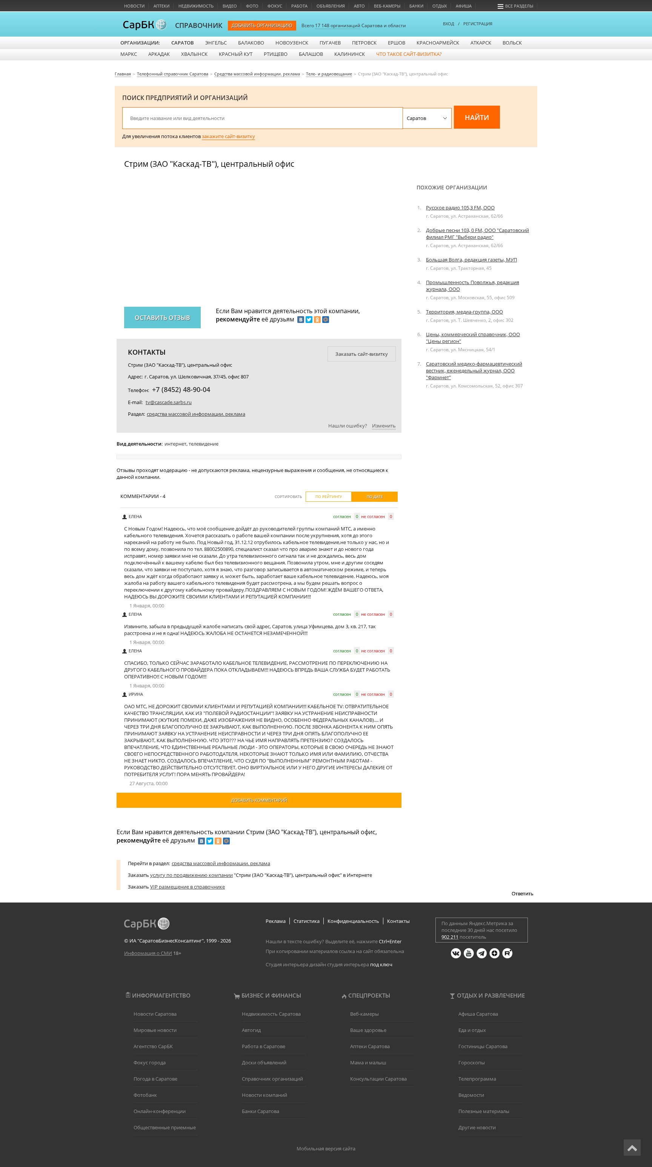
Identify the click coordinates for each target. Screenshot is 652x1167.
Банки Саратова (260, 1111)
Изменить (384, 425)
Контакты (398, 921)
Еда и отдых (472, 1030)
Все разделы (519, 6)
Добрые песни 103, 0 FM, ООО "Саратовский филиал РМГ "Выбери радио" (477, 233)
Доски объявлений (264, 1062)
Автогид (251, 1030)
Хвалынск (194, 54)
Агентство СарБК (153, 1046)
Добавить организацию (262, 25)
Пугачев (330, 42)
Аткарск (481, 42)
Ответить (523, 893)
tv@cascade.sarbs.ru (169, 402)
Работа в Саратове (263, 1046)
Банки (416, 6)
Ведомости (471, 1095)
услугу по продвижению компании (191, 875)
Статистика (307, 921)
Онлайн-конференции (160, 1111)
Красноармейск (438, 42)
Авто (359, 6)
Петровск (364, 42)
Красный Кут (235, 54)
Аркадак (159, 54)
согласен (342, 516)
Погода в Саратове (155, 1078)
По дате (375, 496)
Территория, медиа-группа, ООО (464, 311)
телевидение (203, 443)
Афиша (464, 6)
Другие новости (477, 1127)
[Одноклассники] (317, 319)
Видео (230, 6)
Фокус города (150, 1062)
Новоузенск (291, 42)
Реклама (276, 921)
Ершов (396, 42)
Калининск (349, 54)
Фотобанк (145, 1095)
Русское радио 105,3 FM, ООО (460, 207)
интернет (175, 443)
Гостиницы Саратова (482, 1046)
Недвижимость (196, 6)
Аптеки (161, 6)
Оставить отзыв (162, 318)
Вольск (512, 42)
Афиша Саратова (478, 1013)
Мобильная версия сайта (326, 1148)
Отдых (439, 6)
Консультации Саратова (378, 1078)
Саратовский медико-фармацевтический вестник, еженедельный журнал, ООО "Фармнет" (474, 370)
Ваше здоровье (368, 1030)
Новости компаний (264, 1095)
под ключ (381, 964)
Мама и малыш (368, 1062)
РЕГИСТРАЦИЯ (477, 23)
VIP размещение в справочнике (187, 886)
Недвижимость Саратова (271, 1013)
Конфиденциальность (353, 921)
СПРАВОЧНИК (199, 25)
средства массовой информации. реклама (196, 414)
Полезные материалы (483, 1111)
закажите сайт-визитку (228, 136)
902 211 (449, 936)
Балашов (311, 54)
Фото (252, 6)
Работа (299, 6)
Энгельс (216, 42)
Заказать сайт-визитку (361, 354)
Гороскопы (471, 1062)
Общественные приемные (165, 1127)
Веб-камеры (387, 6)
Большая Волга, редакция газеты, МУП (471, 259)
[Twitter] (309, 319)
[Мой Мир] (325, 319)
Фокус (275, 6)
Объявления (331, 6)
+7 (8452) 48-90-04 (181, 389)
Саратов (182, 42)
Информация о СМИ (148, 953)
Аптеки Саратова (370, 1046)
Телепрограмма (477, 1078)
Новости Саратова (155, 1013)
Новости (134, 6)
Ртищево (276, 54)
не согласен (373, 516)
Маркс (128, 54)
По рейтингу (328, 496)
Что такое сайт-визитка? (409, 54)
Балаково (251, 42)
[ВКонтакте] (300, 319)
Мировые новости (155, 1030)
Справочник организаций (272, 1078)
